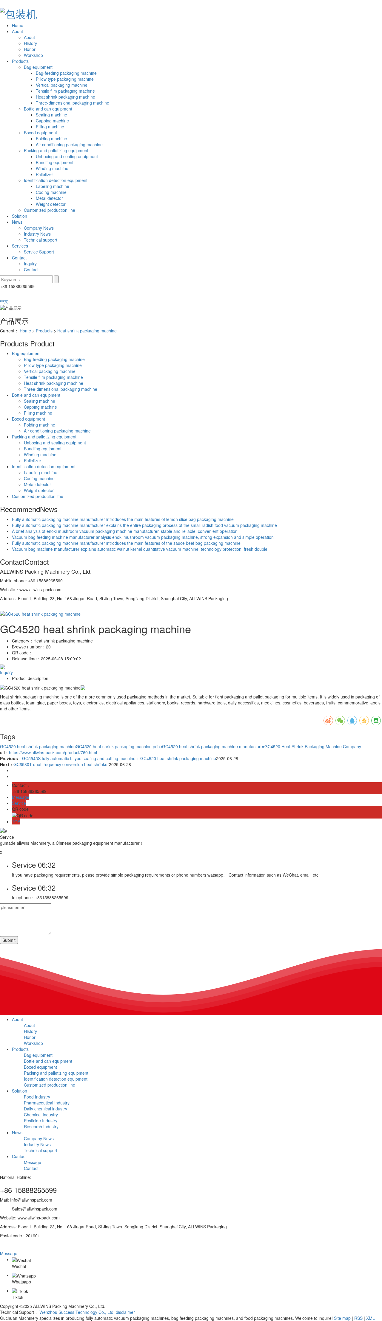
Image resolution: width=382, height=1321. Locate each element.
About (17, 31)
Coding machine (51, 192)
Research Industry (41, 1126)
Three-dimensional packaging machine (72, 103)
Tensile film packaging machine (65, 91)
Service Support (39, 252)
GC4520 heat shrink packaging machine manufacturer (213, 746)
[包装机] (191, 12)
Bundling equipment (54, 162)
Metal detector (49, 198)
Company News (39, 228)
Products (20, 61)
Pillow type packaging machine (65, 79)
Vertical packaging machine (61, 85)
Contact (19, 258)
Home (17, 25)
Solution (19, 216)
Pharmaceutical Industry (47, 1103)
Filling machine (50, 127)
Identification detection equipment (55, 180)
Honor (30, 49)
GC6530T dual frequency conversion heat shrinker (61, 764)
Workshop (33, 55)
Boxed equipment (40, 133)
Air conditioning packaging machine (69, 144)
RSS (358, 1318)
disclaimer (125, 1312)
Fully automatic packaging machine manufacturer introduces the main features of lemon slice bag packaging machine (123, 519)
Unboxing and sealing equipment (67, 156)
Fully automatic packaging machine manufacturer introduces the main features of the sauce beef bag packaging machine (126, 543)
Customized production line (49, 210)
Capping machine (52, 121)
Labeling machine (52, 186)
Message (32, 1162)
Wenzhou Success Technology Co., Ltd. (77, 1312)
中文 (4, 301)
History (30, 43)
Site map (342, 1318)
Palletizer (44, 174)
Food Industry (37, 1097)
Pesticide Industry (40, 1121)
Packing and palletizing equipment (56, 150)
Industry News (37, 234)
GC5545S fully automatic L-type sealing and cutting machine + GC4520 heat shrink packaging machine (119, 758)
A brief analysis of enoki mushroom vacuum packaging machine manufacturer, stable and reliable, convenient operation (125, 531)
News (17, 222)
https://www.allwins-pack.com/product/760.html (53, 752)
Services (20, 246)
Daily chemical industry (45, 1109)
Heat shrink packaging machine (65, 97)
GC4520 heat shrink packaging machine (38, 746)
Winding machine (52, 168)
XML (370, 1318)
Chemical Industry (41, 1115)
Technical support (40, 240)
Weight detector (51, 204)
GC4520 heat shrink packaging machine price (119, 746)
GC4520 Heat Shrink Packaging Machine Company (312, 746)
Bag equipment (38, 67)
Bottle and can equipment (48, 109)
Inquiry (30, 264)
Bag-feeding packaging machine (66, 73)
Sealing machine (51, 115)
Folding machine (51, 138)
